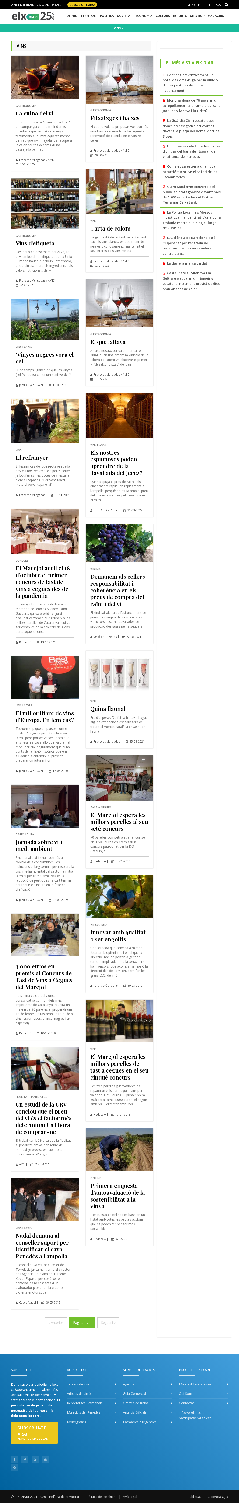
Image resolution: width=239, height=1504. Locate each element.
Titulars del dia (78, 1384)
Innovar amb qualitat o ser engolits (118, 935)
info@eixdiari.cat (191, 1412)
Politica (107, 16)
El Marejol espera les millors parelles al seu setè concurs (119, 821)
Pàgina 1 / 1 (82, 1322)
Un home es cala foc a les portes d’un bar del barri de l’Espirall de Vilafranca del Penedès (191, 151)
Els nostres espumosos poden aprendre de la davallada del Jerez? (116, 462)
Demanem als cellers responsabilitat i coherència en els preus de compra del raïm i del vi (117, 590)
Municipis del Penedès (83, 1412)
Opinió (71, 16)
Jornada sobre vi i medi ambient (39, 845)
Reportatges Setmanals (84, 1403)
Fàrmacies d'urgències (140, 1422)
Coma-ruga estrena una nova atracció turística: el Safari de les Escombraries (190, 171)
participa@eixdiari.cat (195, 1418)
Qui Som (185, 1393)
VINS (117, 28)
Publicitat (194, 1496)
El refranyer (32, 457)
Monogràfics (76, 1422)
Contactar (186, 1403)
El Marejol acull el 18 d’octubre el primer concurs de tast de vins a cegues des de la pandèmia (43, 581)
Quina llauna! (107, 708)
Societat (124, 16)
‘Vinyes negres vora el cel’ (45, 357)
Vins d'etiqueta (35, 243)
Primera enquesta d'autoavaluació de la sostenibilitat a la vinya (117, 1195)
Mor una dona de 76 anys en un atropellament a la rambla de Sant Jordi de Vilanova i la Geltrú (191, 105)
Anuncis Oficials (135, 1412)
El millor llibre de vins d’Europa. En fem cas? (45, 716)
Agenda (128, 1384)
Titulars (215, 5)
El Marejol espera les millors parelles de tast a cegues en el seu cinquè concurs (119, 1066)
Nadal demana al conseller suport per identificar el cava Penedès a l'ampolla (42, 1245)
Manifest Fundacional (195, 1384)
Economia (144, 16)
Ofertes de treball (136, 1403)
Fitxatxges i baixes (115, 118)
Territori (89, 16)
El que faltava (108, 341)
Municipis (193, 5)
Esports (180, 16)
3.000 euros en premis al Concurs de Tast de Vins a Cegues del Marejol (44, 976)
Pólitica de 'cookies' (101, 1496)
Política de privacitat (64, 1496)
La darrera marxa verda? (187, 263)
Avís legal (130, 1496)
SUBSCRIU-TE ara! (82, 4)
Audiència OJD (217, 1496)
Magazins (215, 16)
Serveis (196, 16)
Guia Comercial (134, 1393)
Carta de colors (110, 228)
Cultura (163, 16)
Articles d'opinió (79, 1393)
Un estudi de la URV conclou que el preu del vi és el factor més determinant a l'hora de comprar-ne (44, 1117)
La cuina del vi (34, 113)
